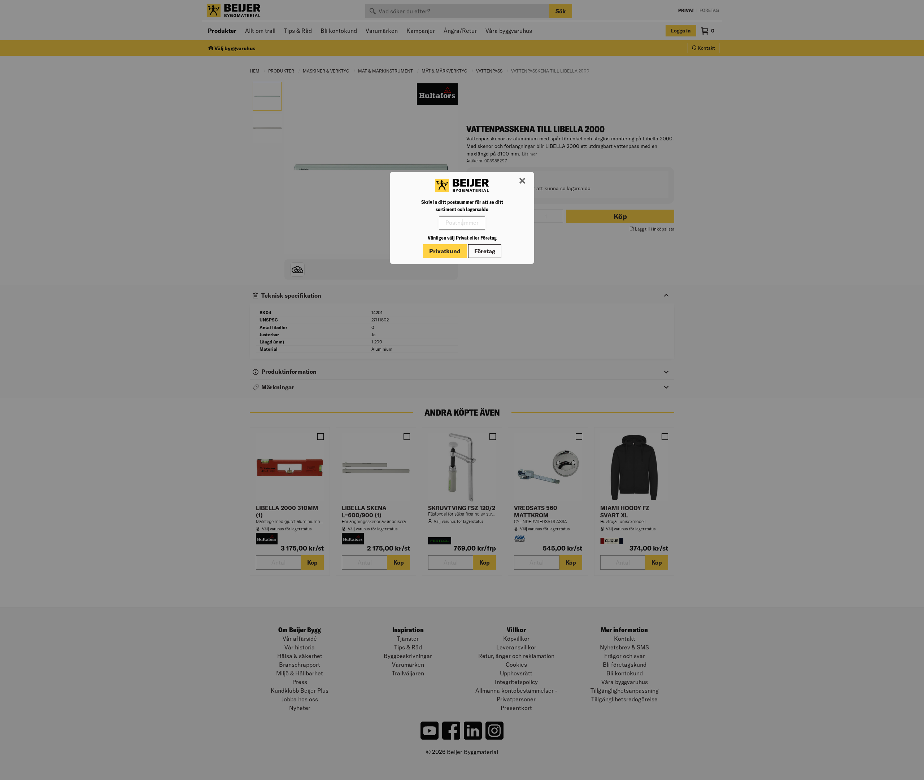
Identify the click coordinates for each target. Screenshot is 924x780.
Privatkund (445, 251)
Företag (484, 251)
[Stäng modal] (522, 181)
